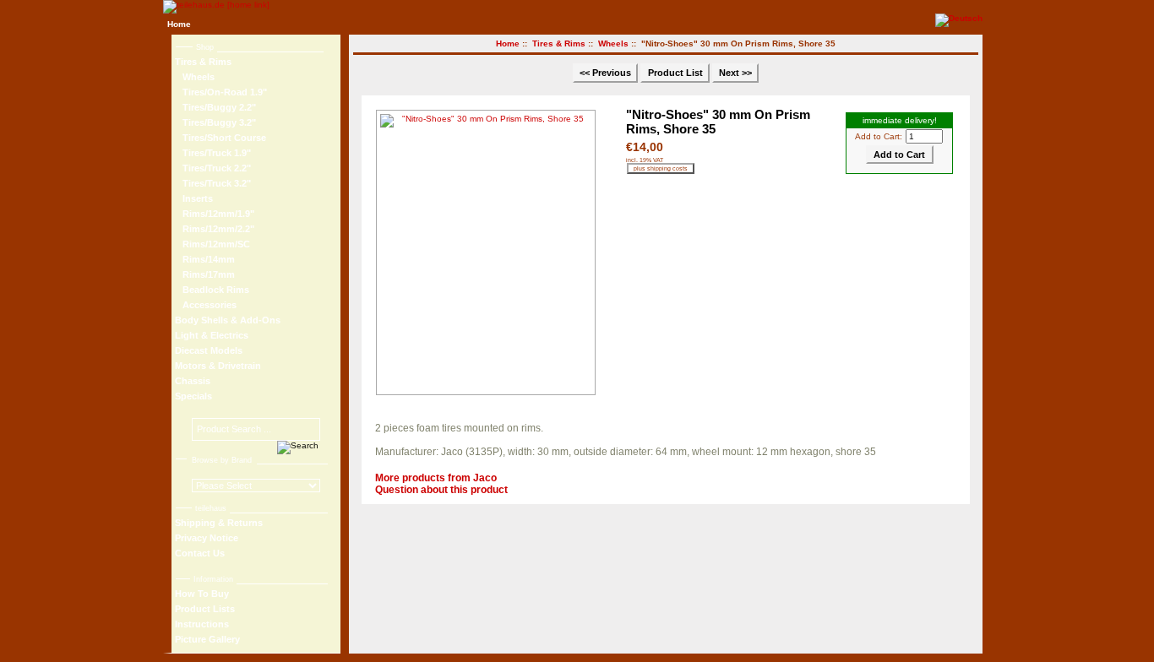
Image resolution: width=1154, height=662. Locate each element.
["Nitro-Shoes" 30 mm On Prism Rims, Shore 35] (489, 252)
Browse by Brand (222, 460)
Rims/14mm (205, 259)
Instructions (202, 624)
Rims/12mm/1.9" (214, 214)
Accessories (206, 305)
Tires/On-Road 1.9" (221, 92)
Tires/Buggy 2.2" (215, 107)
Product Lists (205, 609)
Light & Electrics (211, 335)
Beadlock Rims (212, 290)
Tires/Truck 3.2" (213, 183)
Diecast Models (208, 350)
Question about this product (441, 490)
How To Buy (202, 594)
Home (179, 24)
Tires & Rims (558, 43)
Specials (193, 396)
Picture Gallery (207, 639)
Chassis (192, 381)
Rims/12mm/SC (212, 244)
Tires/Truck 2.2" (213, 168)
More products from (436, 478)
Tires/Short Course (220, 138)
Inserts (194, 198)
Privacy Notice (206, 538)
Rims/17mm (205, 274)
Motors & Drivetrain (218, 366)
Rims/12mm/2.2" (214, 229)
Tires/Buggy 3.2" (215, 122)
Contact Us (200, 553)
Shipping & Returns (219, 523)
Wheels (613, 43)
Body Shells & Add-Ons (227, 320)
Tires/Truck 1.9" (213, 153)
